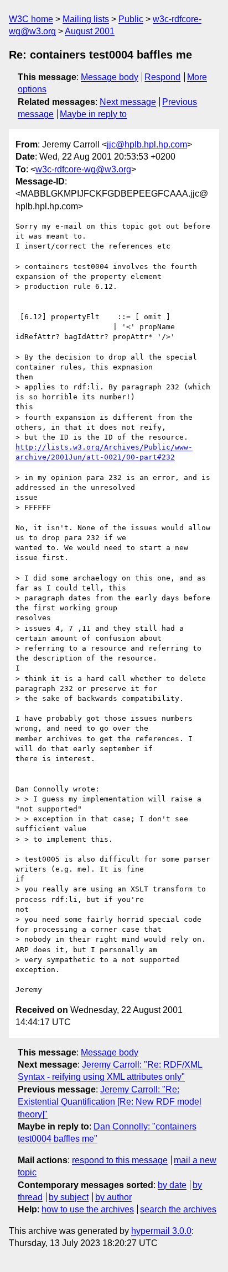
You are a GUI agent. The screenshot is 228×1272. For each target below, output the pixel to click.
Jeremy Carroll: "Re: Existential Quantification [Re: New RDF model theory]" (109, 1102)
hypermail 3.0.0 (161, 1231)
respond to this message (120, 1160)
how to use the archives (88, 1209)
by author (113, 1197)
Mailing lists (86, 19)
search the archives (178, 1209)
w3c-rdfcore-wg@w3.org (83, 169)
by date (172, 1185)
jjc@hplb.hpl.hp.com (147, 144)
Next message (128, 102)
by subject (69, 1197)
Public (130, 19)
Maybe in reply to (93, 114)
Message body (109, 77)
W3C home (31, 19)
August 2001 (90, 31)
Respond (162, 77)
